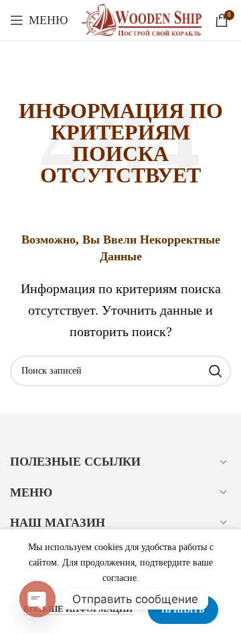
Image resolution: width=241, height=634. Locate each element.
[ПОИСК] (215, 371)
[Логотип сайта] (142, 18)
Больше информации (79, 609)
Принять (183, 609)
